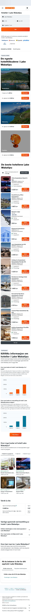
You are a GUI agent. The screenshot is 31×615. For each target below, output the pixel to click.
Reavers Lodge (16, 211)
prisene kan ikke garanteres (9, 600)
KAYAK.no (7, 588)
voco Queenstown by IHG (19, 244)
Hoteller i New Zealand (9, 589)
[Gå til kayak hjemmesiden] (10, 8)
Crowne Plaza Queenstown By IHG (20, 311)
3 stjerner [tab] (17, 453)
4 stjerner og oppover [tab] (7, 453)
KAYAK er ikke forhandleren (9, 605)
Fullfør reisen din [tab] (7, 568)
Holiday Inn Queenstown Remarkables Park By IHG (19, 261)
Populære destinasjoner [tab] (20, 568)
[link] (15, 434)
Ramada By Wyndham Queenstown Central (18, 294)
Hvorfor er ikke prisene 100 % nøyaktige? (12, 610)
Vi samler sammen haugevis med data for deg (14, 608)
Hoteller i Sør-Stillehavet (20, 588)
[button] (2, 8)
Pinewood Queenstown (18, 228)
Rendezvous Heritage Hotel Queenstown (19, 277)
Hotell (11, 588)
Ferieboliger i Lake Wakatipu (10, 577)
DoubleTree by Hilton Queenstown (17, 195)
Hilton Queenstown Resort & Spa (19, 179)
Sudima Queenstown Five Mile (20, 327)
